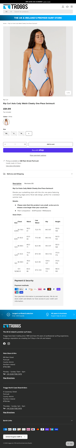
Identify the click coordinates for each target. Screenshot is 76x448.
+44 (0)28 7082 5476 (14, 374)
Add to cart (51, 144)
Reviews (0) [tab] (29, 183)
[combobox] (38, 12)
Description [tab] (17, 183)
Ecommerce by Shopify (25, 443)
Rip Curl (5, 99)
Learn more (46, 1)
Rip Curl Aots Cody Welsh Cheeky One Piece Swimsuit (22, 23)
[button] (67, 6)
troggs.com (11, 443)
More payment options (38, 155)
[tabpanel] (38, 230)
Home (4, 23)
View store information (13, 166)
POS (15, 443)
